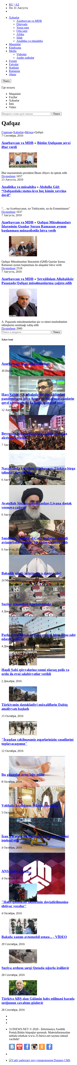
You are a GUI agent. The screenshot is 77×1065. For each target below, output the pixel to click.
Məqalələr (15, 44)
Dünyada (21, 24)
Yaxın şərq (22, 27)
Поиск (6, 81)
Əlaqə (12, 74)
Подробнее (8, 176)
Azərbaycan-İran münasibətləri (25, 364)
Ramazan (14, 71)
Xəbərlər (14, 17)
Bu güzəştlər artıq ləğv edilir (22, 775)
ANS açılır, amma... (16, 871)
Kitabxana (15, 47)
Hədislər (14, 67)
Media (12, 51)
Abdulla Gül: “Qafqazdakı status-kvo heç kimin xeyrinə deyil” (33, 191)
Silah (19, 37)
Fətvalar (14, 64)
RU (11, 4)
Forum (13, 61)
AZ (17, 4)
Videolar (21, 54)
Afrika (20, 34)
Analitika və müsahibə (29, 41)
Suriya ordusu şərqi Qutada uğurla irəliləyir (35, 968)
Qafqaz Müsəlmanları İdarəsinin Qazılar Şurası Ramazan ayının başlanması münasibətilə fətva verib (36, 226)
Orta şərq (21, 30)
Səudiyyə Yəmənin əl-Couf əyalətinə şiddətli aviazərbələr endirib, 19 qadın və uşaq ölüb (34, 540)
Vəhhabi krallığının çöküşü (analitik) (29, 805)
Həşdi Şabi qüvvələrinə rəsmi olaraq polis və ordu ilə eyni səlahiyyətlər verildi (35, 672)
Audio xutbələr (25, 57)
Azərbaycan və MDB (29, 20)
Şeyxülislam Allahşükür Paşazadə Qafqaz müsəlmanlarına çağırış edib (37, 281)
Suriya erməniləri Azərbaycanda (26, 604)
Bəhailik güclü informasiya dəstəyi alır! (31, 573)
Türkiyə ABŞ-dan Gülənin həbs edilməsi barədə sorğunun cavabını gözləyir (37, 1001)
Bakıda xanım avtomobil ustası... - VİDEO (34, 937)
